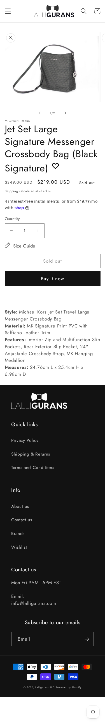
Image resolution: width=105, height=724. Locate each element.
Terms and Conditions (32, 467)
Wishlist (19, 547)
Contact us (21, 520)
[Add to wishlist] (55, 165)
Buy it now (52, 278)
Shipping (11, 191)
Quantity (12, 218)
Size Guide (24, 245)
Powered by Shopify (68, 687)
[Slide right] (65, 113)
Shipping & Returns (30, 454)
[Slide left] (39, 113)
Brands (18, 533)
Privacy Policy (24, 440)
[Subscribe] (87, 639)
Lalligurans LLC (45, 687)
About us (20, 506)
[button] (7, 11)
